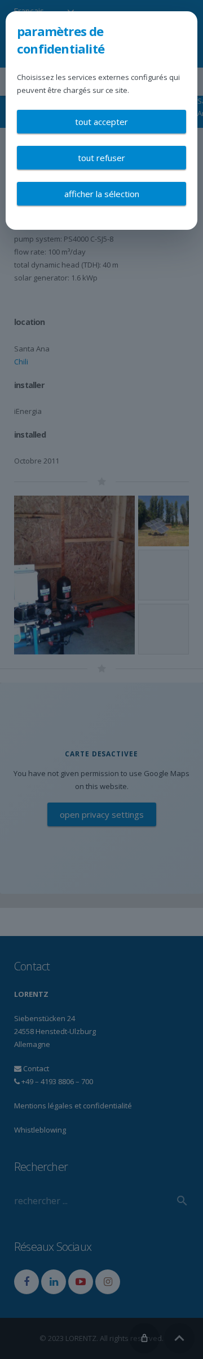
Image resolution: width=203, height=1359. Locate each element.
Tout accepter (101, 121)
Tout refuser (101, 157)
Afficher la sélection (101, 193)
